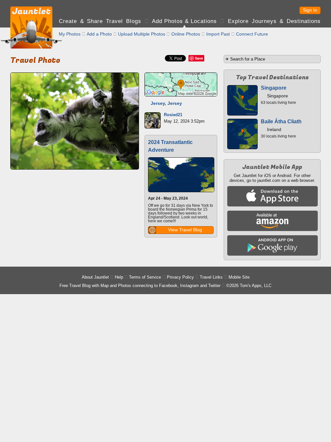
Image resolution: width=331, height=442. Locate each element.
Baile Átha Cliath (281, 121)
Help (119, 277)
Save (199, 58)
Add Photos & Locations (184, 21)
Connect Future (252, 34)
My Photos (69, 34)
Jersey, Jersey (166, 103)
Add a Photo (99, 34)
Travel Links (211, 277)
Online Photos (185, 34)
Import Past (218, 34)
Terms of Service (145, 277)
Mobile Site (239, 277)
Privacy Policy (180, 277)
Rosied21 (173, 114)
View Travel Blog (185, 229)
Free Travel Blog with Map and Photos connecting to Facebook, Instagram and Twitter (139, 285)
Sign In (310, 10)
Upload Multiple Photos (141, 34)
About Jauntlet (95, 277)
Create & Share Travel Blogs (100, 21)
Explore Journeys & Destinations (274, 21)
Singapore (273, 88)
